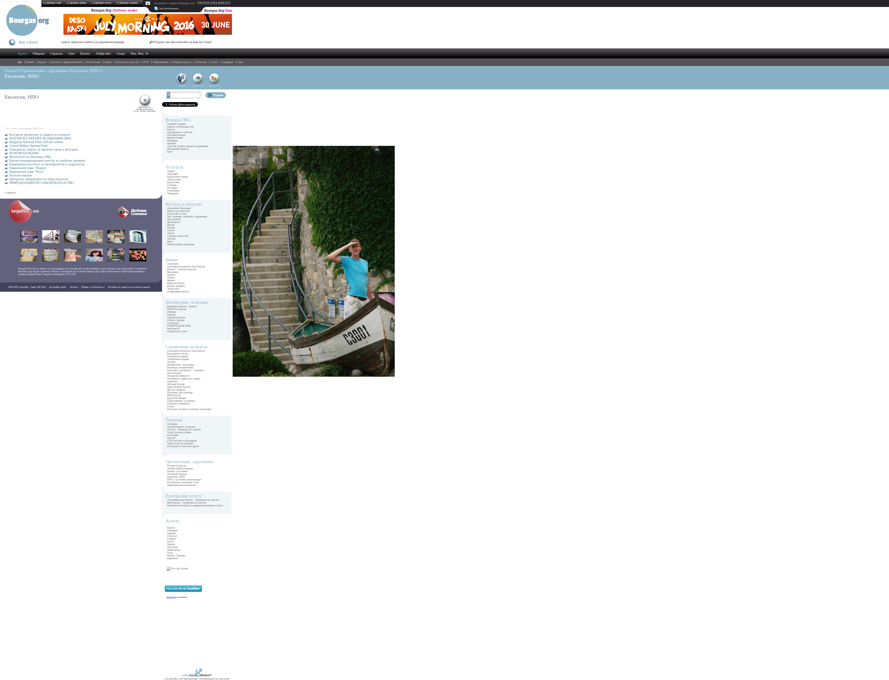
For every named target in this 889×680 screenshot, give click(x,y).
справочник (198, 86)
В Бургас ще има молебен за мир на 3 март (145, 42)
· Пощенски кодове (177, 356)
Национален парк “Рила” (26, 171)
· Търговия (172, 263)
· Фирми (170, 280)
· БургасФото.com (176, 213)
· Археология (173, 219)
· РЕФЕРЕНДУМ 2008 (178, 325)
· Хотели (170, 437)
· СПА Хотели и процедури (181, 440)
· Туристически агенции (179, 443)
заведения (214, 86)
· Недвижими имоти (177, 291)
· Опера (170, 227)
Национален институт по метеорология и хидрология (46, 164)
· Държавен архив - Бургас (181, 306)
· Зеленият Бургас (176, 474)
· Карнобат (172, 558)
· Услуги (170, 277)
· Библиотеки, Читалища (180, 364)
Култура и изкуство (127, 62)
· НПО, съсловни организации (183, 479)
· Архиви (171, 143)
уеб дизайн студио (57, 287)
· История (171, 187)
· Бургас (170, 129)
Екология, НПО (85, 70)
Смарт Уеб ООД (38, 287)
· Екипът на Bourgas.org (180, 126)
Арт (20, 62)
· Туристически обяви (178, 432)
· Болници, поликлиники (179, 367)
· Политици (172, 323)
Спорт (120, 53)
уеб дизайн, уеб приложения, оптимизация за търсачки (196, 678)
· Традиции (172, 193)
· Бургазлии (172, 182)
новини (182, 86)
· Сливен (171, 538)
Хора (240, 62)
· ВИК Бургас (173, 395)
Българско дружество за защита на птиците (39, 134)
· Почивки (171, 424)
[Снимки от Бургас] (27, 222)
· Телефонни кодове (177, 359)
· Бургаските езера (177, 176)
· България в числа (177, 353)
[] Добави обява (76, 2)
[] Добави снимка (127, 2)
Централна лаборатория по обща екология (38, 179)
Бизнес (85, 53)
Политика (201, 62)
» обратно (10, 192)
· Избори (171, 311)
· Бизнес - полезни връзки (181, 269)
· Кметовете (173, 328)
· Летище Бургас (175, 384)
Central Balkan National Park (28, 145)
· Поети (170, 230)
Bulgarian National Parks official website (36, 142)
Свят (71, 53)
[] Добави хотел (101, 2)
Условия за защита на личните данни (129, 287)
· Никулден (172, 173)
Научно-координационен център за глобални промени (47, 160)
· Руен (169, 552)
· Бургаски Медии (176, 398)
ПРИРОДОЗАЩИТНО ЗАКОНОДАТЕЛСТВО (41, 183)
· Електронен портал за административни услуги (194, 505)
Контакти (14, 296)
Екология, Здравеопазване (66, 62)
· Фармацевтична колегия (181, 485)
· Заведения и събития (179, 132)
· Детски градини (175, 389)
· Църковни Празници (178, 208)
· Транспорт (172, 288)
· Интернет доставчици (179, 392)
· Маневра (172, 140)
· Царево (171, 533)
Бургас (22, 53)
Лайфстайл (103, 53)
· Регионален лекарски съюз (182, 482)
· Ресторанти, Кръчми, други (182, 446)
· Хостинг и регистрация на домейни (187, 146)
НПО (146, 62)
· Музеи (170, 224)
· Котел (170, 541)
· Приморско (173, 549)
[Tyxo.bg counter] (178, 568)
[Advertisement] (246, 215)
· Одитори (171, 381)
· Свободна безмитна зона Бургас (185, 266)
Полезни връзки (20, 175)
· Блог (169, 151)
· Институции (173, 373)
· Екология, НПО (175, 476)
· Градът (170, 171)
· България (172, 435)
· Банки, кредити (175, 286)
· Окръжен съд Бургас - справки (184, 370)
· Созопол (171, 536)
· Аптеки (170, 361)
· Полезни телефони (177, 403)
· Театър (170, 238)
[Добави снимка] (133, 217)
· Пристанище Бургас (178, 386)
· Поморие (172, 530)
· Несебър (172, 547)
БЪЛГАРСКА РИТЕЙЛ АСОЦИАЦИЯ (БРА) (40, 138)
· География (173, 190)
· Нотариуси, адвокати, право (183, 378)
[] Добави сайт (52, 2)
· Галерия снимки (176, 123)
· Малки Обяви (174, 137)
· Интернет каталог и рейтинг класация (188, 409)
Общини (39, 53)
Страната (56, 53)
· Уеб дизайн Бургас (177, 148)
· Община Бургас (176, 317)
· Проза (170, 233)
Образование (161, 62)
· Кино (169, 241)
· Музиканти (173, 222)
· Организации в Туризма (180, 426)
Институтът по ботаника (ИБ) (30, 157)
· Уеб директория (175, 135)
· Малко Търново (175, 555)
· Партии (171, 314)
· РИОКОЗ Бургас (176, 309)
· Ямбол (170, 544)
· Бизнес (170, 274)
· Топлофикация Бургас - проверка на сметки (192, 499)
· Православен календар (180, 244)
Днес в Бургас (28, 42)
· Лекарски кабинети (177, 375)
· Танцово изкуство (177, 236)
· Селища (171, 185)
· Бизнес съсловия (177, 471)
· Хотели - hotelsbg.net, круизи (183, 429)
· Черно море (173, 179)
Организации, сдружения (44, 70)
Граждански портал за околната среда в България (43, 149)
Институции (93, 62)
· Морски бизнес (175, 283)
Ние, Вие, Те (139, 53)
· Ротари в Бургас (176, 465)
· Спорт (170, 406)
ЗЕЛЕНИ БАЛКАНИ (23, 153)
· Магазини (172, 272)
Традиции (227, 62)
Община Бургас (182, 62)
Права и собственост (93, 287)
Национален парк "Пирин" (28, 168)
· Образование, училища (180, 400)
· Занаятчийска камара (179, 468)
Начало (11, 70)
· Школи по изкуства (177, 211)
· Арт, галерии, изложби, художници (186, 216)
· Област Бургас (175, 320)
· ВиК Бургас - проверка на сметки (186, 502)
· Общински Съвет (177, 331)
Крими (108, 62)
